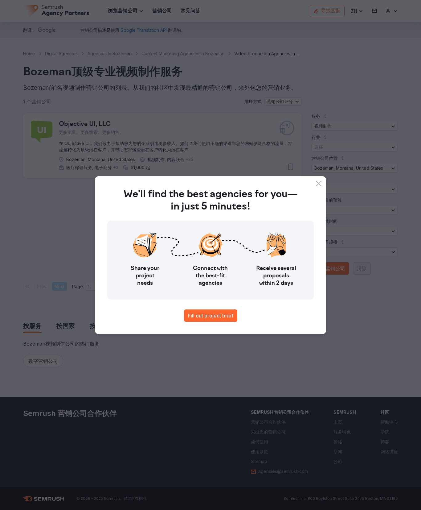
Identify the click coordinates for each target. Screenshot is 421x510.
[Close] (318, 183)
